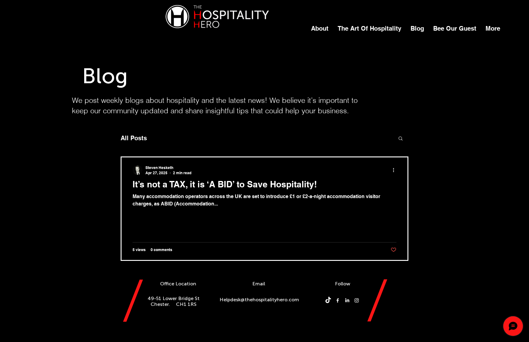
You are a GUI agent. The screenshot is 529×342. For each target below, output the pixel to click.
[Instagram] (356, 300)
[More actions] (395, 170)
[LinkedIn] (347, 300)
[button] (400, 139)
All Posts (134, 138)
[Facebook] (337, 300)
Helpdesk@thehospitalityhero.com (259, 300)
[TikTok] (328, 300)
